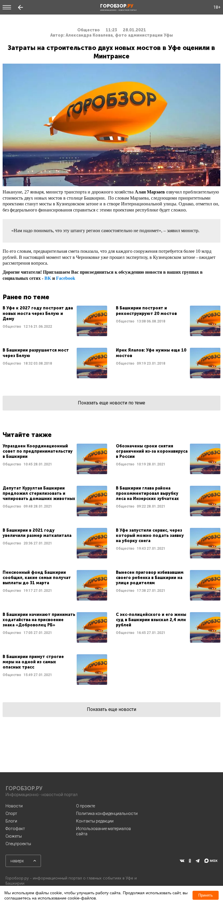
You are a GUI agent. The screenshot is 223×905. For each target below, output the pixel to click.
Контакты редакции (95, 821)
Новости (14, 806)
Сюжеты (14, 836)
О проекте (85, 806)
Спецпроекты (18, 843)
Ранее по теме (26, 297)
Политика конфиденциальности (107, 813)
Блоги (11, 821)
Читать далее (55, 321)
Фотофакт (15, 828)
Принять (205, 895)
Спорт (11, 813)
